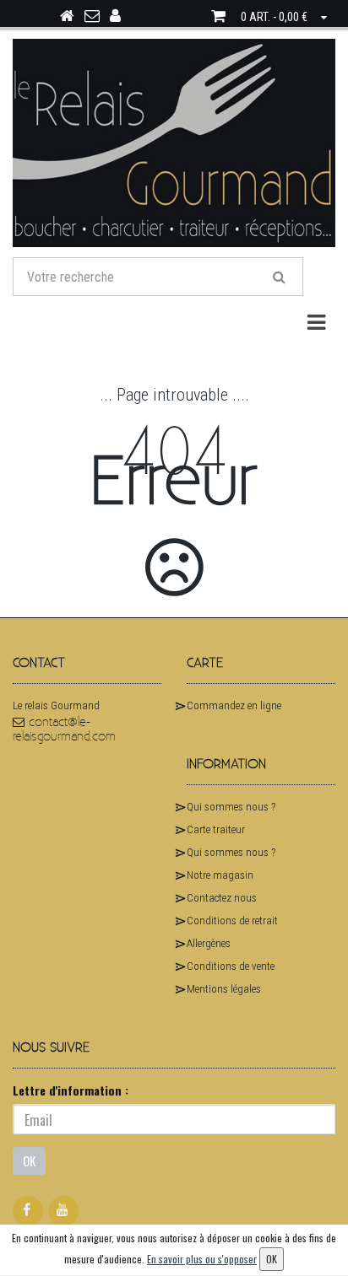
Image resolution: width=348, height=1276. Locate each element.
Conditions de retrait (232, 920)
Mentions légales (224, 989)
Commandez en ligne (234, 705)
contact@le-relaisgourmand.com (64, 729)
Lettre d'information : (70, 1090)
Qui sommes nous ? (231, 806)
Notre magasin (220, 875)
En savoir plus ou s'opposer (202, 1259)
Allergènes (209, 943)
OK (29, 1160)
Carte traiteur (216, 829)
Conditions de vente (231, 966)
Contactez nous (222, 897)
